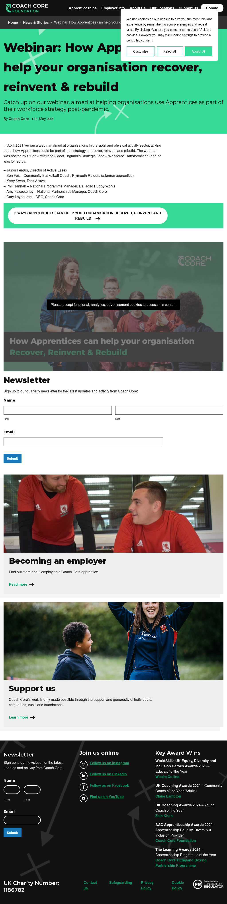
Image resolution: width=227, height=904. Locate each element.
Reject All (169, 51)
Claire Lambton (168, 796)
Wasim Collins (167, 776)
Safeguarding (120, 882)
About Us (138, 7)
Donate (212, 7)
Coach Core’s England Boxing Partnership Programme (181, 862)
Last (117, 419)
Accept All (198, 51)
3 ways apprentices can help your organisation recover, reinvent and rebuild (87, 215)
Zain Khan (164, 815)
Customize (140, 51)
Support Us (188, 7)
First (6, 419)
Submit (12, 458)
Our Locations (162, 7)
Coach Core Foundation (175, 840)
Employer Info (113, 7)
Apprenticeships (83, 7)
